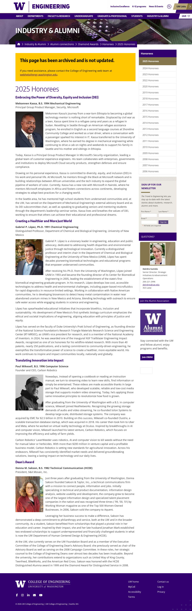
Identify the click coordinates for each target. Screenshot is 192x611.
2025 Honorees (126, 44)
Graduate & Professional (112, 16)
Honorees (108, 44)
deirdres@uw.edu (151, 284)
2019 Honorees (151, 92)
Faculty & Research (59, 16)
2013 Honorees (151, 128)
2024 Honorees (151, 68)
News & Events (156, 6)
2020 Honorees (151, 86)
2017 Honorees (151, 104)
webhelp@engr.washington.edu (38, 74)
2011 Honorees (151, 141)
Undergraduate (83, 16)
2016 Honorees (151, 110)
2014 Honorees (151, 122)
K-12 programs (139, 6)
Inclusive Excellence (119, 6)
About (19, 16)
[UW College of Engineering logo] (75, 6)
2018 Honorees (151, 98)
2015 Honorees (151, 116)
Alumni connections (62, 44)
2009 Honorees (151, 153)
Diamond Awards (88, 44)
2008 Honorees (151, 159)
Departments (35, 16)
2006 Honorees (151, 171)
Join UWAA (147, 357)
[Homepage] (18, 44)
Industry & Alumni (158, 16)
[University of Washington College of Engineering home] (43, 585)
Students (137, 16)
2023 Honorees (151, 74)
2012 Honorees (151, 135)
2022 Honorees (151, 80)
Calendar (146, 370)
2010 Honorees (151, 147)
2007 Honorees (151, 165)
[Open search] (169, 6)
